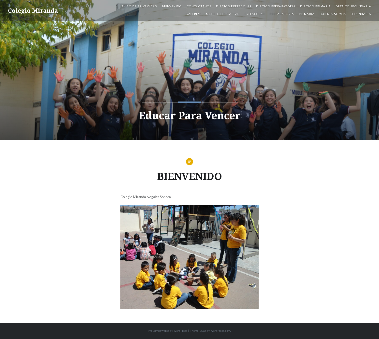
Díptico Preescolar (233, 6)
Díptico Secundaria (353, 6)
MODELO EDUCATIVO (222, 14)
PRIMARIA (307, 14)
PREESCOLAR (254, 14)
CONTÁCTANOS (199, 6)
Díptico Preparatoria (276, 6)
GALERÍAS (193, 14)
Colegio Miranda (33, 11)
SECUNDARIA (361, 14)
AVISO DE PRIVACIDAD (139, 6)
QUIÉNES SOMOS (332, 14)
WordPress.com (220, 330)
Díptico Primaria (315, 6)
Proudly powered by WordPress (168, 330)
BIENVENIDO (172, 6)
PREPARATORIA (282, 14)
